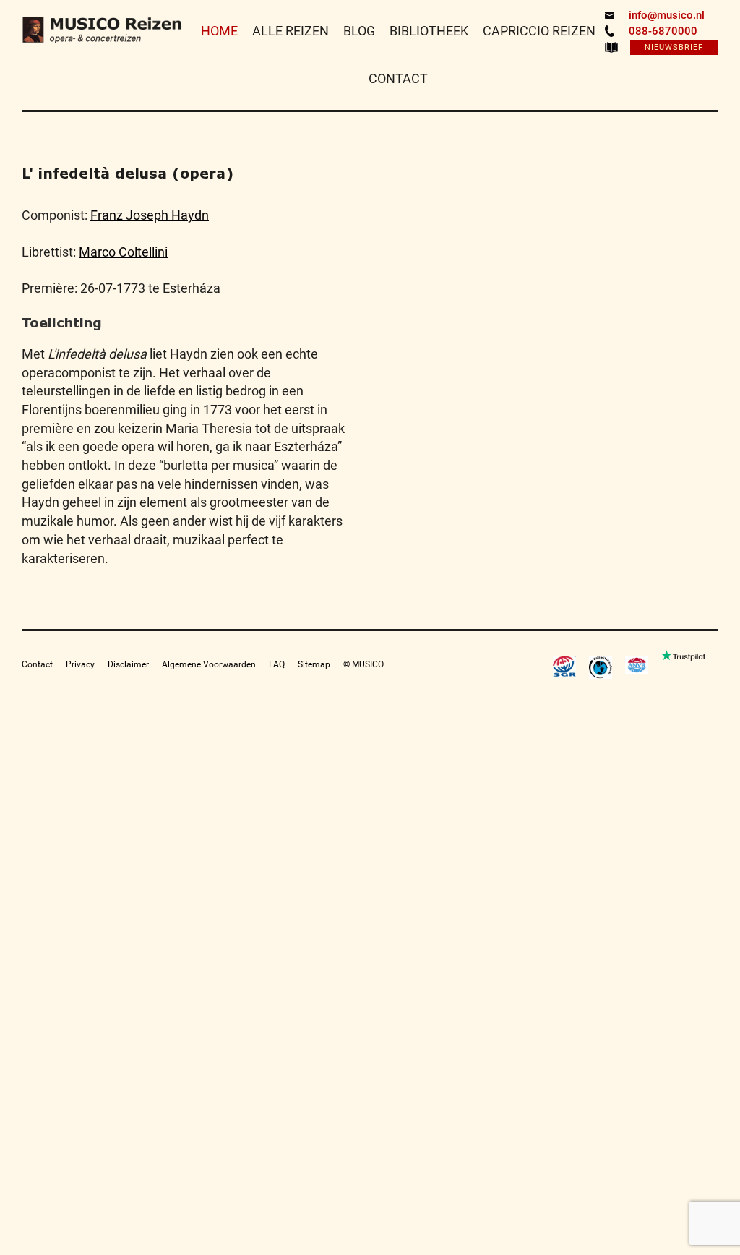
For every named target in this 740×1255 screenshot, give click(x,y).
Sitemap (314, 664)
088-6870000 (663, 31)
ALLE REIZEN (290, 30)
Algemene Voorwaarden (209, 664)
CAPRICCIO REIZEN (539, 30)
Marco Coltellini (123, 252)
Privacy (80, 664)
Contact (37, 664)
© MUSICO (363, 664)
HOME (219, 30)
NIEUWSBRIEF (674, 47)
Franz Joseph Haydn (149, 215)
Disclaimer (128, 664)
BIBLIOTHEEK (429, 30)
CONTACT (398, 78)
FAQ (277, 664)
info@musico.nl (667, 15)
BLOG (359, 30)
